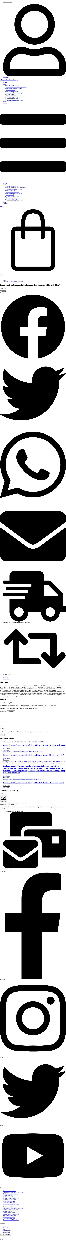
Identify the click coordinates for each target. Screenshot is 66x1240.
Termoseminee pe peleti (12, 98)
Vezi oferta (3, 291)
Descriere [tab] (5, 677)
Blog (4, 101)
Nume (2, 726)
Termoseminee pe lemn (12, 97)
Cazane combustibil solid (12, 85)
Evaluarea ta (3, 711)
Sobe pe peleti (10, 94)
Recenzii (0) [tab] (6, 679)
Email (2, 729)
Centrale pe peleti (10, 90)
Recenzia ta (3, 723)
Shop (4, 84)
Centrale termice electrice (12, 91)
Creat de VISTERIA (5, 1235)
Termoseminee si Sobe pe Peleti (14, 100)
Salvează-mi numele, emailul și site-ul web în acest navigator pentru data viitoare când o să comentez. (27, 732)
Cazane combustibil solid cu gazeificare (16, 87)
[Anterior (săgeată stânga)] (0, 1239)
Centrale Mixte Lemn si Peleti (14, 88)
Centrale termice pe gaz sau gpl (14, 93)
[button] (33, 143)
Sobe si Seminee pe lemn (12, 95)
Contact (5, 103)
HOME (5, 82)
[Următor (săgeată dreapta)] (2, 1239)
